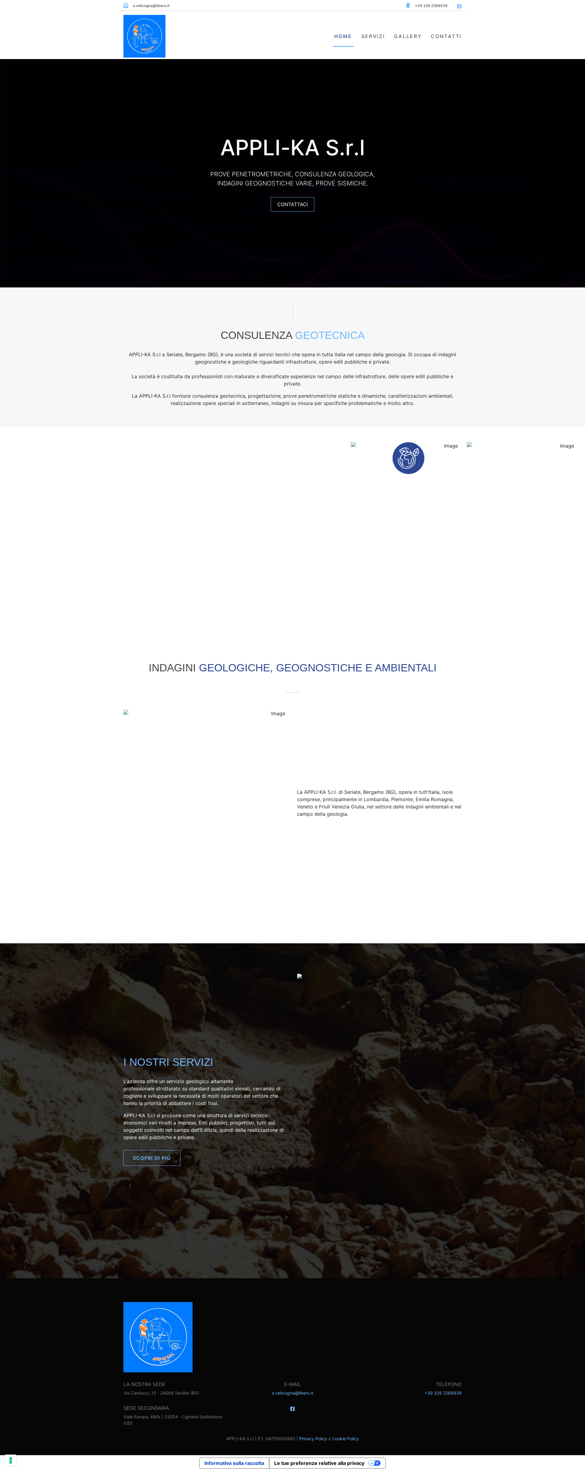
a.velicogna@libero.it (292, 1392)
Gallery (408, 36)
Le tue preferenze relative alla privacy (319, 1463)
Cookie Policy (345, 1438)
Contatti (446, 36)
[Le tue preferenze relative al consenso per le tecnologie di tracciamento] (10, 1460)
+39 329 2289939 (443, 1392)
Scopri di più (152, 1158)
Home (343, 36)
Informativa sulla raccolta (234, 1463)
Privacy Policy (313, 1438)
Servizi (373, 36)
